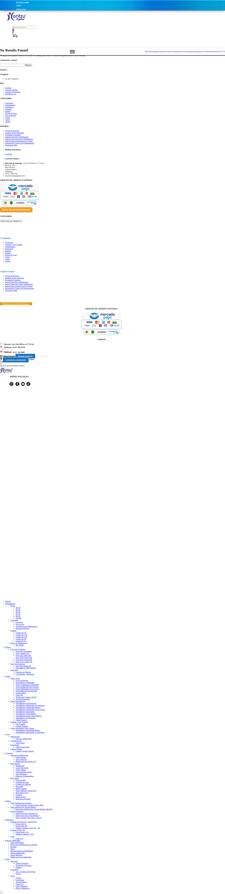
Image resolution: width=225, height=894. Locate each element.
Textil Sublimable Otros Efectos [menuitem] (27, 689)
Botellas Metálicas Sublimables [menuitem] (21, 851)
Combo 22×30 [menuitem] (21, 633)
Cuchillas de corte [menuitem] (22, 782)
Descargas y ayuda (22, 2)
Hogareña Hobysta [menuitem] (22, 629)
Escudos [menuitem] (13, 847)
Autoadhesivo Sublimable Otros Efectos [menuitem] (30, 710)
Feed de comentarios (12, 92)
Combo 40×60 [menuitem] (21, 639)
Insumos (8, 109)
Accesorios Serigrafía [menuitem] (23, 865)
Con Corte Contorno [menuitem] (17, 649)
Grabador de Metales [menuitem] (23, 672)
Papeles (8, 111)
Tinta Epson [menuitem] (20, 743)
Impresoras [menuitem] (9, 820)
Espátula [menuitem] (19, 795)
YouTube (8, 154)
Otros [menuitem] (12, 876)
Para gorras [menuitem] (20, 624)
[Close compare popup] (1, 892)
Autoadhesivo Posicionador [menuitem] (26, 718)
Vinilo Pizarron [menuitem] (21, 720)
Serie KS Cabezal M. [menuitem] (23, 666)
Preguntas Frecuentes (13, 135)
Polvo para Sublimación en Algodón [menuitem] (23, 845)
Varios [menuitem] (7, 859)
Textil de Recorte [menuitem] (22, 681)
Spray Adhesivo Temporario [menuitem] (26, 791)
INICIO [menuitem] (8, 602)
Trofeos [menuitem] (18, 878)
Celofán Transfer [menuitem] (22, 726)
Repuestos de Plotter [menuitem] (23, 799)
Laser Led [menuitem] (19, 838)
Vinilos (7, 122)
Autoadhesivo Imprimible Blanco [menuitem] (28, 730)
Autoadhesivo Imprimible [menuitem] (25, 712)
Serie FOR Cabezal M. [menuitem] (24, 658)
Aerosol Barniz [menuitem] (21, 882)
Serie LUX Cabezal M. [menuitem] (24, 662)
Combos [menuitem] (13, 631)
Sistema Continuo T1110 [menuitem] (25, 834)
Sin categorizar (10, 116)
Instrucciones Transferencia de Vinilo (19, 141)
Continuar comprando (15, 359)
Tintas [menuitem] (7, 735)
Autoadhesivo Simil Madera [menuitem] (26, 714)
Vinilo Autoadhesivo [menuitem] (17, 701)
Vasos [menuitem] (12, 849)
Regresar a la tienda (25, 356)
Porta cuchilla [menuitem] (21, 780)
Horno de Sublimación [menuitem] (18, 643)
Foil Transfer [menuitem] (20, 724)
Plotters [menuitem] (8, 647)
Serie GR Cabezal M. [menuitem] (23, 656)
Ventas (18, 5)
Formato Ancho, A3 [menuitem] (17, 830)
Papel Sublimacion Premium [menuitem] (21, 803)
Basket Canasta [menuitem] (21, 789)
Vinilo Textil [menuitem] (15, 678)
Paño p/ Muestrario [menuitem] (23, 888)
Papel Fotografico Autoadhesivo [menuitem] (27, 816)
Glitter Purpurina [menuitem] (22, 863)
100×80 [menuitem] (18, 618)
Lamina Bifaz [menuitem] (21, 693)
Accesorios (9, 103)
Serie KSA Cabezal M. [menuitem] (24, 660)
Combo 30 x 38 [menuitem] (21, 635)
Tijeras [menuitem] (18, 874)
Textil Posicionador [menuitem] (23, 699)
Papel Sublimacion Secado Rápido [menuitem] (23, 807)
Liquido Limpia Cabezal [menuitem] (25, 751)
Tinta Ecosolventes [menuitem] (23, 747)
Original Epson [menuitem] (16, 741)
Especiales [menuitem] (14, 620)
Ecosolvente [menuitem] (14, 745)
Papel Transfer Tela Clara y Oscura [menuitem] (29, 818)
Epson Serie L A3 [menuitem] (22, 832)
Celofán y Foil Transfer (14, 245)
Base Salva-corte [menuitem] (22, 793)
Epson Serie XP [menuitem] (21, 826)
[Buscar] (13, 30)
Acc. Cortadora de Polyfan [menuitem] (25, 872)
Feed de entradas (11, 90)
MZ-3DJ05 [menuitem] (20, 645)
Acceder (8, 88)
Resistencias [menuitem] (20, 766)
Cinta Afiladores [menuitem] (22, 886)
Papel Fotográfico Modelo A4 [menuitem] (27, 814)
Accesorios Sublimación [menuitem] (19, 755)
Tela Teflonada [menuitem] (21, 774)
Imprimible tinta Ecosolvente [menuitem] (26, 691)
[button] (112, 366)
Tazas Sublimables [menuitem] (17, 843)
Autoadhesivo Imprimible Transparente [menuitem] (30, 732)
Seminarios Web (11, 145)
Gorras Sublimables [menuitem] (17, 853)
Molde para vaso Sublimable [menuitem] (20, 857)
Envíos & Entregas (12, 131)
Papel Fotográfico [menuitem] (17, 811)
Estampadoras (10, 105)
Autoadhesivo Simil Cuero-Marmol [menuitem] (29, 716)
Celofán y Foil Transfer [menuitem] (19, 722)
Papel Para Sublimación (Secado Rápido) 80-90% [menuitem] (34, 809)
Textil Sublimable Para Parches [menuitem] (27, 687)
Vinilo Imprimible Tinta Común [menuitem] (22, 728)
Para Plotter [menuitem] (14, 778)
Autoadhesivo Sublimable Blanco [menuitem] (28, 708)
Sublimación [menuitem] (15, 737)
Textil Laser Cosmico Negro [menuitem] (26, 697)
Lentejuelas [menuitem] (20, 880)
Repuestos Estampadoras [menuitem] (25, 776)
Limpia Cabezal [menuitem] (16, 749)
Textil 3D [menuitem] (19, 695)
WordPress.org (10, 94)
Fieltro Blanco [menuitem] (21, 770)
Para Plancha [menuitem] (15, 764)
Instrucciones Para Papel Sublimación (19, 139)
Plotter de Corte (11, 113)
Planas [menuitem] (12, 606)
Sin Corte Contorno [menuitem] (17, 664)
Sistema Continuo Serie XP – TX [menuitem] (28, 828)
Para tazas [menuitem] (19, 622)
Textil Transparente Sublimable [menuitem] (27, 685)
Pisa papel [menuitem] (19, 786)
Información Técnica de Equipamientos (19, 143)
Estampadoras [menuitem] (10, 604)
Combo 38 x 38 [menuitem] (21, 637)
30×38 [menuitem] (18, 608)
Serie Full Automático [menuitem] (24, 651)
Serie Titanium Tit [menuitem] (22, 653)
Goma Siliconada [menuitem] (22, 768)
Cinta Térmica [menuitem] (21, 757)
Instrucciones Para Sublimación (16, 137)
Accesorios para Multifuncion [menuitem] (26, 626)
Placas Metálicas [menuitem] (16, 855)
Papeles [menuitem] (8, 801)
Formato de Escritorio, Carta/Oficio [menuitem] (23, 822)
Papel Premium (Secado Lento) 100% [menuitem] (30, 805)
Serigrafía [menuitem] (14, 861)
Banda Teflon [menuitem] (21, 797)
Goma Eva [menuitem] (19, 884)
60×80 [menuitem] (18, 616)
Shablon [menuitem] (19, 868)
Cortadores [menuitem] (14, 870)
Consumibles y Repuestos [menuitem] (25, 674)
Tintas (7, 118)
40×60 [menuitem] (18, 610)
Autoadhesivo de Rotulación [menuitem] (26, 703)
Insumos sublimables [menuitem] (12, 841)
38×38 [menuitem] (18, 612)
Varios (7, 120)
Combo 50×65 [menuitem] (21, 641)
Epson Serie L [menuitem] (21, 824)
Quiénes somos (21, 9)
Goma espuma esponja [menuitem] (24, 772)
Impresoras (9, 107)
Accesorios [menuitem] (9, 753)
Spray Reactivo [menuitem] (21, 759)
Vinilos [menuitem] (7, 676)
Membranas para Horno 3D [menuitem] (26, 762)
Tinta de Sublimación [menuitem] (24, 739)
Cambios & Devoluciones (14, 133)
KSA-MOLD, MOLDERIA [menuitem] (26, 668)
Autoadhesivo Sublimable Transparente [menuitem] (30, 705)
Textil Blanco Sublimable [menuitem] (25, 683)
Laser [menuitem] (12, 836)
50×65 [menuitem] (18, 614)
